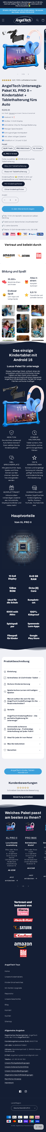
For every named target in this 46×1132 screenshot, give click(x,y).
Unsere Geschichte (13, 999)
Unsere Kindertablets (14, 977)
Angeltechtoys (20, 1125)
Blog (7, 1005)
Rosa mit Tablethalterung (15, 172)
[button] (3, 20)
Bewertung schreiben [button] (23, 797)
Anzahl (4, 195)
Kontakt (8, 1010)
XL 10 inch (37, 148)
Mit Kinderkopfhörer (13, 184)
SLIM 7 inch (8, 148)
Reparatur (9, 994)
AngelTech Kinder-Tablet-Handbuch (23, 771)
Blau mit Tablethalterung (15, 166)
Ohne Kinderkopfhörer (14, 189)
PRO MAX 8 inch (22, 148)
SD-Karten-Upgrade (13, 988)
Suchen (8, 1016)
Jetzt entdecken (10, 879)
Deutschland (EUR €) (22, 1108)
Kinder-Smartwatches (14, 982)
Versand (12, 113)
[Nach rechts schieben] (28, 74)
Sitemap (8, 1021)
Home (7, 971)
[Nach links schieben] (17, 74)
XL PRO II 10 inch (10, 154)
